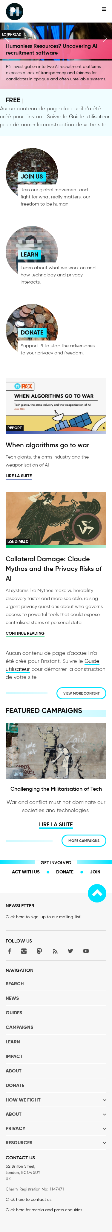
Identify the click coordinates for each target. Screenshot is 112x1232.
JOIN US (32, 176)
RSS (55, 951)
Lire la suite (19, 475)
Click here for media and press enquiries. (44, 1209)
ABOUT (14, 1071)
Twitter (70, 951)
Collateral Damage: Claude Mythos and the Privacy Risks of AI (54, 568)
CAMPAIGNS (19, 1027)
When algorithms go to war (47, 445)
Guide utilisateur (89, 116)
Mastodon (39, 951)
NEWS (12, 998)
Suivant (105, 38)
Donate (64, 872)
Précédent (7, 38)
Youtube (86, 951)
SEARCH (15, 983)
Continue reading (25, 633)
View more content (81, 693)
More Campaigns (83, 840)
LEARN (29, 254)
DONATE (32, 332)
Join (95, 872)
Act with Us (26, 872)
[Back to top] (97, 893)
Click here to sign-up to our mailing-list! (43, 916)
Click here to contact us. (29, 1199)
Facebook (8, 951)
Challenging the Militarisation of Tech (56, 789)
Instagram (24, 951)
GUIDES (14, 1013)
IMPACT (14, 1056)
